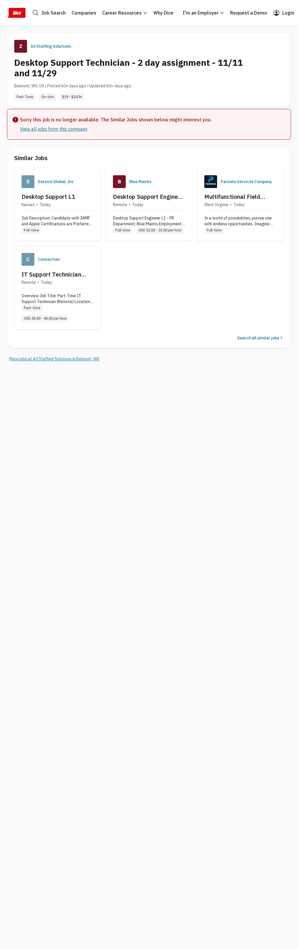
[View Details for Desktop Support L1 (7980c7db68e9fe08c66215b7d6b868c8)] (58, 204)
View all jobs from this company (54, 129)
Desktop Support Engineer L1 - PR (148, 197)
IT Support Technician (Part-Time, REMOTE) (51, 274)
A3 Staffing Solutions (51, 46)
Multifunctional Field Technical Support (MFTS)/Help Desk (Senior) (232, 197)
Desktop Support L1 (48, 197)
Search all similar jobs (258, 338)
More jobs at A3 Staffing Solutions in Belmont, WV (54, 359)
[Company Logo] (28, 181)
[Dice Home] (16, 13)
